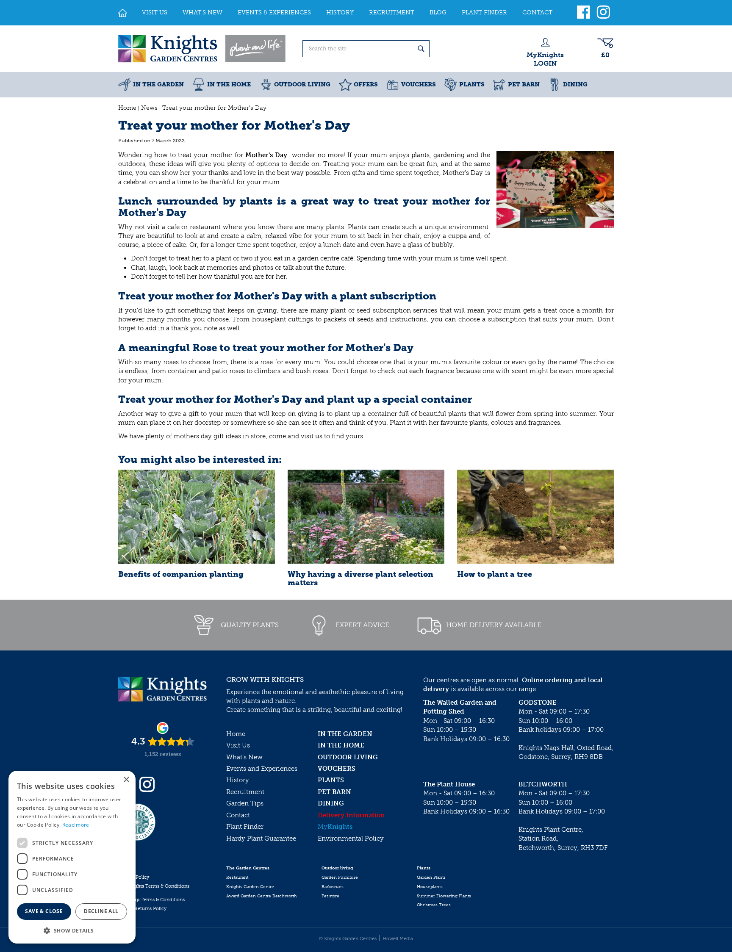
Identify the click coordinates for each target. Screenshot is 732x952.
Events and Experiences (261, 768)
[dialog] (72, 857)
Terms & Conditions (153, 886)
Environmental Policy (351, 838)
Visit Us (238, 745)
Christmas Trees (434, 905)
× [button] (126, 780)
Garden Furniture (340, 877)
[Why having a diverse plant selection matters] (366, 517)
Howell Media (398, 938)
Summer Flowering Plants (444, 896)
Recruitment (245, 792)
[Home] (122, 12)
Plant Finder (244, 826)
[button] (72, 930)
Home (235, 734)
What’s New (244, 757)
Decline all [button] (101, 911)
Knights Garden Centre (250, 886)
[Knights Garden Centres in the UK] (202, 49)
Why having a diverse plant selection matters (360, 578)
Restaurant (237, 877)
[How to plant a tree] (535, 517)
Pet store (330, 896)
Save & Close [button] (44, 911)
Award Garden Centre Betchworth (261, 896)
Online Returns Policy (142, 908)
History (237, 780)
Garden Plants (431, 877)
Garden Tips (244, 803)
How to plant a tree (494, 574)
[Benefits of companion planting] (196, 517)
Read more (75, 824)
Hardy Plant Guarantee (261, 838)
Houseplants (430, 886)
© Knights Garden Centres (348, 938)
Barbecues (333, 886)
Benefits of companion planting (181, 574)
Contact (238, 815)
